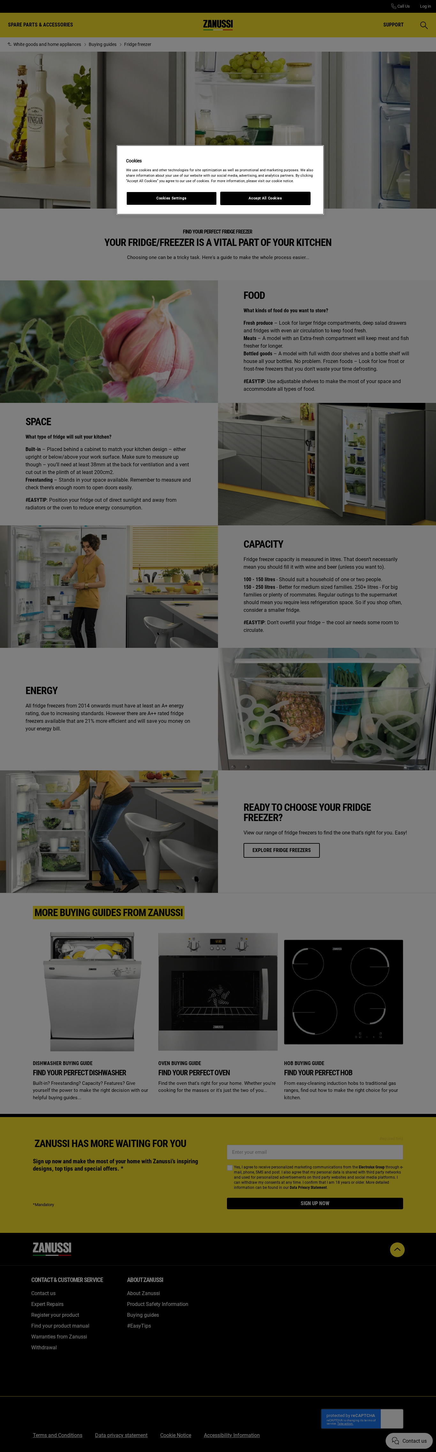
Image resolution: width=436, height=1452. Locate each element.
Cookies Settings (171, 198)
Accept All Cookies (265, 198)
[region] (220, 180)
